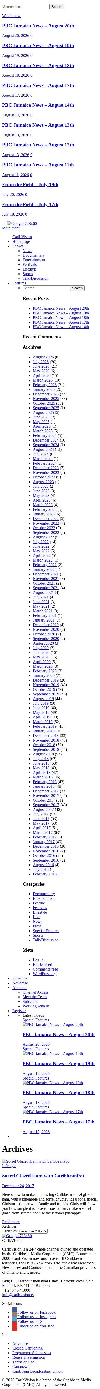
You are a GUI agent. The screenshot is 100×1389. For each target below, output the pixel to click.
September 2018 (46, 749)
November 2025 (46, 398)
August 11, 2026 (15, 175)
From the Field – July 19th (30, 184)
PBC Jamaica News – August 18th (38, 65)
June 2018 (41, 763)
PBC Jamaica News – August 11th (38, 164)
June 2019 (41, 708)
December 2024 (46, 440)
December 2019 (46, 680)
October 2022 (44, 528)
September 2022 (46, 532)
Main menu (11, 228)
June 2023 (41, 491)
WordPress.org (45, 974)
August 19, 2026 (15, 55)
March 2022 (43, 560)
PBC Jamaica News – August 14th (38, 105)
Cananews (20, 1366)
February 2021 (45, 615)
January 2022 (44, 569)
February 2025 (45, 435)
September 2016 (46, 860)
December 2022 (46, 518)
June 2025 (41, 417)
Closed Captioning (27, 1348)
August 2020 (43, 643)
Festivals (40, 907)
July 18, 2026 (13, 214)
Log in (38, 960)
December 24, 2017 (18, 1186)
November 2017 (46, 795)
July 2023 (41, 486)
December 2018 (46, 735)
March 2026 (43, 380)
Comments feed (45, 969)
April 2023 (42, 500)
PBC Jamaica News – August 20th (38, 25)
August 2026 (43, 357)
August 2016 (43, 865)
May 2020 (41, 657)
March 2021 (43, 611)
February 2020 (45, 671)
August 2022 (43, 537)
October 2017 (44, 800)
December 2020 (46, 625)
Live (36, 917)
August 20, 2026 (15, 35)
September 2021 (46, 588)
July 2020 (41, 648)
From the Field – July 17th (30, 204)
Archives (9, 1231)
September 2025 (46, 408)
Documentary (44, 894)
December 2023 (46, 468)
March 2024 (43, 458)
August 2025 (43, 412)
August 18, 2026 (15, 75)
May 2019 (41, 712)
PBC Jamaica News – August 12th (38, 144)
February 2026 (45, 385)
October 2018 (44, 745)
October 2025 (44, 403)
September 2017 (46, 805)
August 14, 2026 (15, 115)
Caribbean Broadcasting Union (37, 1371)
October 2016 (44, 855)
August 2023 (43, 481)
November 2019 (46, 685)
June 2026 (41, 366)
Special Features (46, 930)
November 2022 (46, 523)
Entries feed (42, 964)
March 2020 (43, 666)
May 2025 (41, 421)
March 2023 (43, 505)
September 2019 (46, 694)
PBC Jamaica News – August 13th (38, 125)
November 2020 (46, 629)
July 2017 (41, 814)
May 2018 (41, 768)
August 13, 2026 (15, 135)
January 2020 (44, 675)
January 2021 (44, 620)
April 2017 (42, 828)
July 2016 (41, 869)
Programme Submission (31, 1353)
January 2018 (44, 786)
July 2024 (41, 454)
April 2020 (42, 661)
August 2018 (43, 754)
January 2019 (44, 731)
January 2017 (44, 842)
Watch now (11, 16)
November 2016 (46, 851)
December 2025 (46, 394)
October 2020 (44, 634)
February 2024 (45, 463)
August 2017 (43, 809)
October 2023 (44, 477)
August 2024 (43, 449)
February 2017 (45, 837)
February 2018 (45, 782)
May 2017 (41, 823)
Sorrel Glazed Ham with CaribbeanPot (43, 1175)
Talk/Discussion (46, 940)
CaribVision (22, 237)
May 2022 (41, 551)
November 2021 (46, 578)
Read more (11, 1222)
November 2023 (46, 472)
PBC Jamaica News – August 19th (38, 45)
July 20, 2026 (13, 194)
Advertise (20, 1343)
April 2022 (42, 555)
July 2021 (41, 597)
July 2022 (41, 541)
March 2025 (43, 431)
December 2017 (46, 791)
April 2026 (42, 375)
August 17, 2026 (15, 95)
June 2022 (41, 546)
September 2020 (46, 638)
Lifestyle (40, 912)
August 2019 (43, 698)
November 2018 (46, 740)
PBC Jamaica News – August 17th (38, 85)
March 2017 (43, 832)
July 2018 (41, 758)
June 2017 (41, 818)
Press (37, 926)
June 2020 (41, 652)
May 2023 (41, 495)
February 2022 (45, 565)
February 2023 (45, 509)
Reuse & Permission (28, 1357)
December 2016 (46, 846)
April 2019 (42, 717)
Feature (39, 903)
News (37, 921)
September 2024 (46, 445)
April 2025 (42, 426)
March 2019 (43, 722)
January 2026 (44, 389)
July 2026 (41, 361)
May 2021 (41, 606)
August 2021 (43, 592)
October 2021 (44, 583)
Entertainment (44, 898)
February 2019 (45, 726)
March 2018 (43, 777)
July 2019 (41, 703)
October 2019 (44, 689)
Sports (38, 935)
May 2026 (41, 371)
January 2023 (44, 514)
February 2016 (45, 874)
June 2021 (41, 601)
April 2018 (42, 772)
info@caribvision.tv (18, 1295)
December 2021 (46, 574)
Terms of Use (23, 1362)
